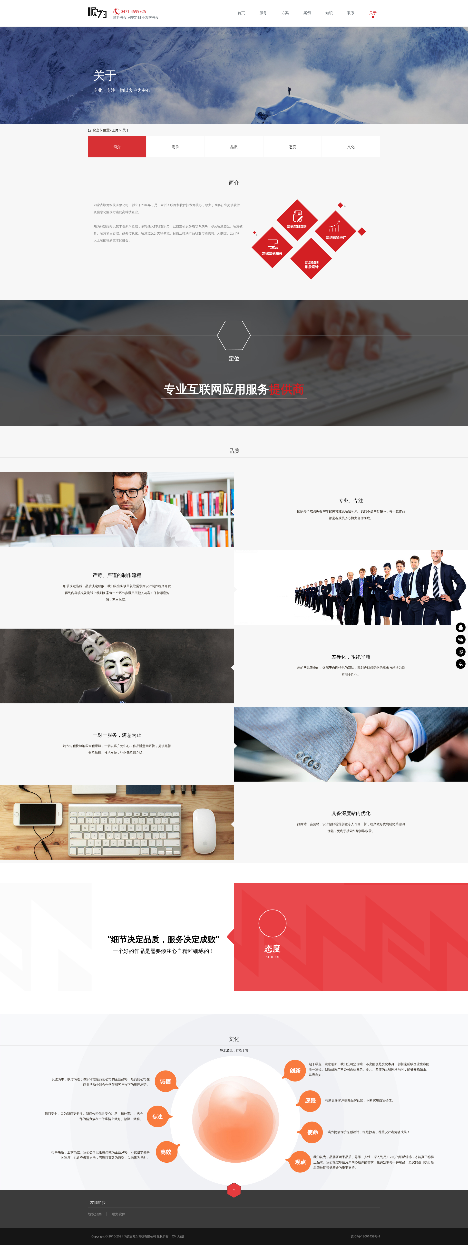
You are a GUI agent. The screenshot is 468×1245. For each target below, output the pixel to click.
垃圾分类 (95, 1214)
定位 (175, 146)
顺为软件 (118, 1214)
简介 (117, 146)
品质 (234, 146)
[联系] (461, 652)
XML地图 (178, 1236)
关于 (125, 130)
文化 (351, 146)
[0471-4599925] (461, 664)
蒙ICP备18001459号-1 (365, 1236)
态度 (292, 146)
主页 (115, 130)
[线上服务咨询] (461, 627)
